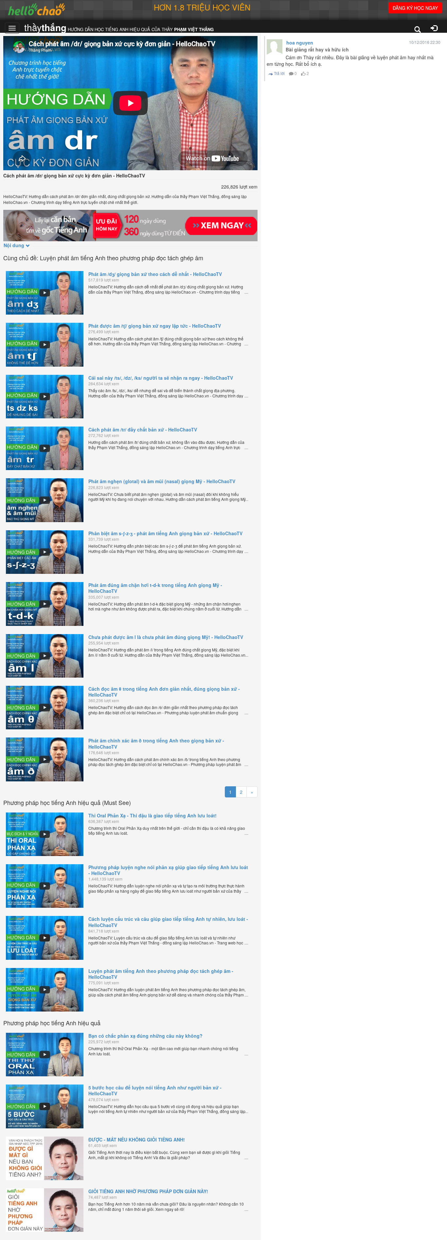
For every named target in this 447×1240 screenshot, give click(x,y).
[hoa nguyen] (274, 47)
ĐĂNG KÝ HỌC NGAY (415, 8)
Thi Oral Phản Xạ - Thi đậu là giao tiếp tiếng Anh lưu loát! (152, 815)
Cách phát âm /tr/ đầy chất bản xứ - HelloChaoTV (142, 429)
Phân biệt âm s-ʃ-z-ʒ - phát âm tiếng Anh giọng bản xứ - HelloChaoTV (165, 533)
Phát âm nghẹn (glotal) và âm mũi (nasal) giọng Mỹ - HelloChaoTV (161, 481)
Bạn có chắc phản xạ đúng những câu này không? (145, 1036)
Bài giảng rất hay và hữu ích (317, 49)
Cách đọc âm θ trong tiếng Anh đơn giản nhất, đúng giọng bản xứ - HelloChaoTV (164, 692)
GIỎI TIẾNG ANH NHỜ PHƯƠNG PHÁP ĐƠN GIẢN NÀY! (148, 1191)
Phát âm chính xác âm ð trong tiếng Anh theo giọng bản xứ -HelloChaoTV (156, 743)
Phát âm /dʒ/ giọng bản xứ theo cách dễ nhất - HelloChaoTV (155, 274)
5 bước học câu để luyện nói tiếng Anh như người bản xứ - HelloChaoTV (155, 1090)
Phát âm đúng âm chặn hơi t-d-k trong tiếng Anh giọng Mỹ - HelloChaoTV (155, 588)
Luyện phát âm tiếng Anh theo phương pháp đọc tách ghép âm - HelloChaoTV (160, 974)
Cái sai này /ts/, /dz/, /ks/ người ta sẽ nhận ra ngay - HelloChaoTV (160, 378)
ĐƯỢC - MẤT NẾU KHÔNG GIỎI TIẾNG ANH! (136, 1139)
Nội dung (15, 245)
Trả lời (279, 73)
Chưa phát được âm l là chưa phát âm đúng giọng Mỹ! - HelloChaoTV (165, 637)
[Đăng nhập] (434, 29)
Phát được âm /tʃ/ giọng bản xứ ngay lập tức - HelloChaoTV (154, 326)
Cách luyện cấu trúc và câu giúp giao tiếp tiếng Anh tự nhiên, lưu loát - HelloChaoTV (168, 922)
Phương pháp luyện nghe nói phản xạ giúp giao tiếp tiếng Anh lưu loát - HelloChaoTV (168, 870)
